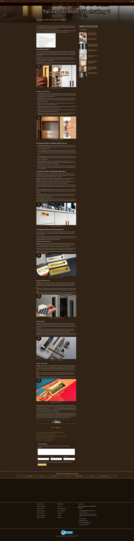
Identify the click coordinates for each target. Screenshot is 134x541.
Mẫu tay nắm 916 (42, 45)
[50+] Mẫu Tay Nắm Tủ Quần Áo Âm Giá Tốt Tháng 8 (46, 434)
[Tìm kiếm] (1, 1)
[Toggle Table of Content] (53, 35)
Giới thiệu (61, 4)
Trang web (65, 456)
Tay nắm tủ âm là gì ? (41, 36)
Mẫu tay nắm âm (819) (43, 46)
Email (52, 456)
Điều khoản (79, 4)
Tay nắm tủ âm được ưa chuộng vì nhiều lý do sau (46, 38)
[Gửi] (96, 26)
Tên (39, 456)
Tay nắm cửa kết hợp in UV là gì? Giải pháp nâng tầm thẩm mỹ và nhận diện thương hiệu (51, 436)
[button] (2, 1)
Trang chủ (55, 4)
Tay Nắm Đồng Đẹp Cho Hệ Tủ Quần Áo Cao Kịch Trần (93, 73)
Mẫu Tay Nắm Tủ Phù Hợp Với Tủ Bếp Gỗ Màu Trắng (46, 438)
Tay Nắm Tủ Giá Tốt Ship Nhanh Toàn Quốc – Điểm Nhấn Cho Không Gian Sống (50, 432)
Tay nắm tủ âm (57, 422)
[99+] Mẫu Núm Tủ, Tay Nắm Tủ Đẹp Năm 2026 (92, 56)
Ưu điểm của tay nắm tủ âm (43, 37)
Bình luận (40, 447)
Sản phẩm (67, 4)
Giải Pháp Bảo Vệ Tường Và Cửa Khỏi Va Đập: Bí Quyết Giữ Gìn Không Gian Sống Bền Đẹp (92, 68)
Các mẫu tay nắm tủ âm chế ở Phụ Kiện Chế (45, 41)
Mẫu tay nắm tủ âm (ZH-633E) (44, 42)
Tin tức (73, 4)
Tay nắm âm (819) (59, 402)
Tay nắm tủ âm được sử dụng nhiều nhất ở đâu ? (46, 40)
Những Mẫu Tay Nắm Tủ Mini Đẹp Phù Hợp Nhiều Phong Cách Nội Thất (92, 62)
